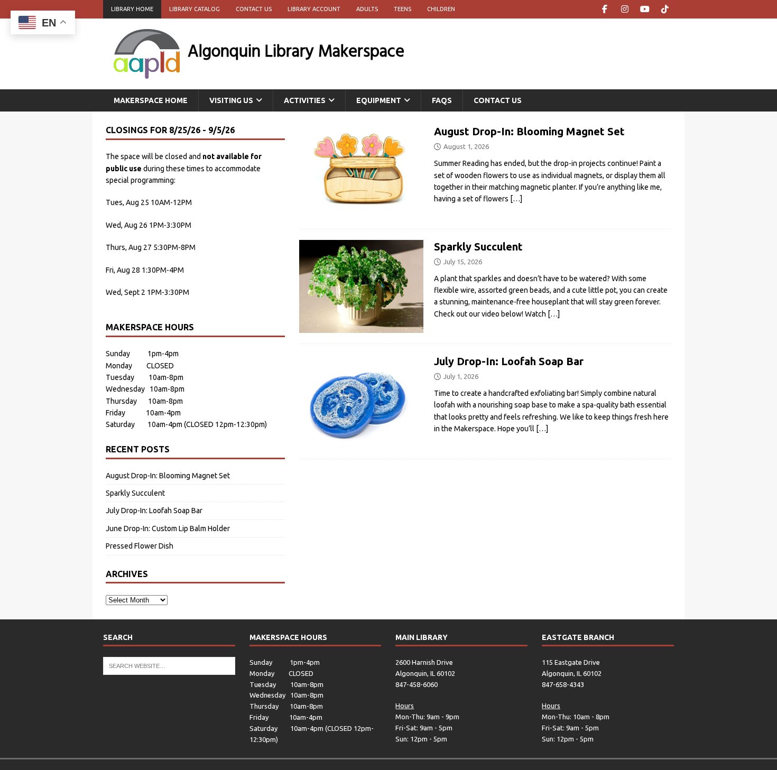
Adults (367, 9)
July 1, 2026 (460, 376)
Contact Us (254, 9)
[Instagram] (624, 9)
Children (441, 9)
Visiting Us (231, 100)
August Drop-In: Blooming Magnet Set (529, 131)
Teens (402, 9)
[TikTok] (664, 9)
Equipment (378, 100)
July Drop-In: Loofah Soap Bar (509, 361)
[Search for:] (169, 665)
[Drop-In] (361, 171)
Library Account (314, 9)
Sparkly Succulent (478, 246)
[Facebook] (604, 9)
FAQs (442, 100)
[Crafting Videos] (361, 286)
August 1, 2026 (466, 146)
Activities (305, 100)
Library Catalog (194, 9)
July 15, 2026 (462, 261)
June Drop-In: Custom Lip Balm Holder (168, 528)
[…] (516, 198)
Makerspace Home (151, 100)
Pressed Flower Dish (139, 546)
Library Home (132, 9)
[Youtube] (644, 9)
